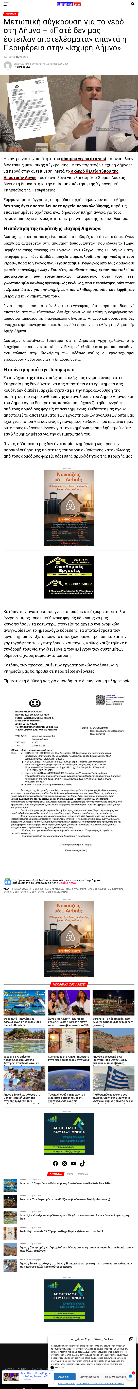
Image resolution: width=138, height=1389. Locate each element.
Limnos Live (23, 67)
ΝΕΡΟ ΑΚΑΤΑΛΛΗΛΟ (57, 892)
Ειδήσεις (37, 1369)
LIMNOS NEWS (20, 889)
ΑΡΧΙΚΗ (9, 1369)
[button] (131, 1339)
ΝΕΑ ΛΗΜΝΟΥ (29, 892)
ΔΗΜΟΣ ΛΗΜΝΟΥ (55, 889)
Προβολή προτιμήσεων (118, 1376)
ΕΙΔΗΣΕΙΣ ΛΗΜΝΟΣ (77, 889)
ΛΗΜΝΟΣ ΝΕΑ (116, 889)
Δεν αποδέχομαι (89, 1376)
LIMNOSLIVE (37, 889)
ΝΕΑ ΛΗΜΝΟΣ (12, 892)
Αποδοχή (63, 1376)
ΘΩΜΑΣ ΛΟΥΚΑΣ (98, 889)
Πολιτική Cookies (66, 1383)
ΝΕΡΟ (41, 892)
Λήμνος (23, 1369)
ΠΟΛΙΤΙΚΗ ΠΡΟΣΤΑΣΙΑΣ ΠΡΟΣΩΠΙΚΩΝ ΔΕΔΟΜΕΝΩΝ (100, 1383)
